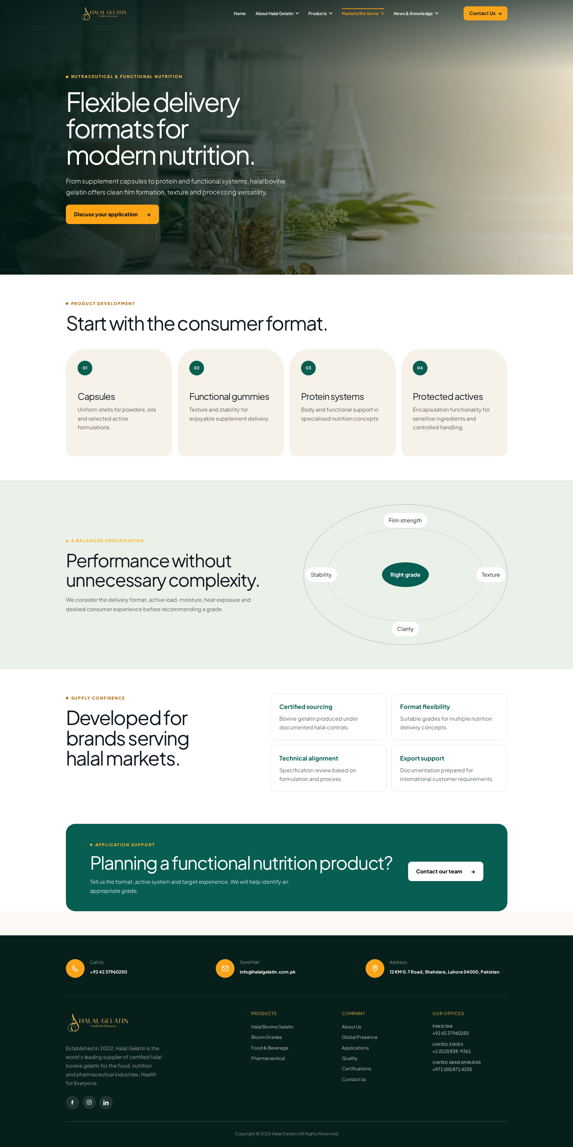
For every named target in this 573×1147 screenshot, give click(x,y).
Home (240, 13)
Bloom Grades (266, 1037)
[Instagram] (89, 1102)
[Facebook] (72, 1102)
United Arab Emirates (457, 1062)
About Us (351, 1026)
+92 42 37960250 (451, 1033)
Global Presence (359, 1037)
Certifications (356, 1068)
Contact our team (445, 871)
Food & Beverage (269, 1048)
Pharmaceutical (268, 1058)
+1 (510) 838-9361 (452, 1051)
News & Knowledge (413, 13)
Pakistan (443, 1026)
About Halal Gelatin (274, 13)
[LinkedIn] (106, 1102)
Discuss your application (112, 214)
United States (448, 1044)
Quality (349, 1058)
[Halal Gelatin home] (104, 13)
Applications (355, 1048)
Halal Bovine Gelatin (272, 1026)
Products (317, 13)
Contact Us (485, 13)
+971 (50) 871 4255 (452, 1069)
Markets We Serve (360, 13)
